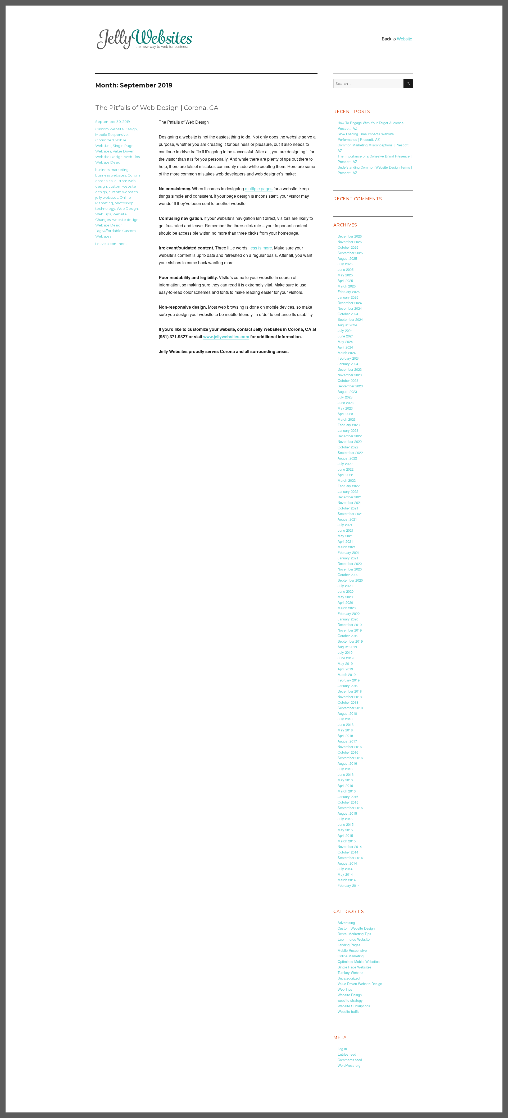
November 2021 (350, 502)
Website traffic (349, 1011)
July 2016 (345, 768)
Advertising (346, 922)
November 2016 (350, 746)
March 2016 (347, 791)
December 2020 (350, 563)
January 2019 (348, 685)
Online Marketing (351, 955)
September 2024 (350, 319)
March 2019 (347, 674)
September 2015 (350, 807)
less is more (261, 248)
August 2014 (347, 863)
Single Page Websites (354, 966)
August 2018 (347, 713)
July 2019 (345, 652)
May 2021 (345, 535)
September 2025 (350, 252)
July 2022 (345, 463)
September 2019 (350, 641)
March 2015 (347, 840)
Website (404, 39)
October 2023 (348, 380)
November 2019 (350, 630)
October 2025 (348, 247)
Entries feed (347, 1054)
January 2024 (348, 363)
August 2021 (347, 519)
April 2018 (345, 735)
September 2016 (350, 757)
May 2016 (345, 779)
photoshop (124, 203)
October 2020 (348, 574)
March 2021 (347, 546)
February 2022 (349, 485)
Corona (134, 175)
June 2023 (345, 402)
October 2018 (348, 702)
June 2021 (345, 530)
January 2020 (348, 618)
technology (105, 208)
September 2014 (350, 857)
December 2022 (350, 435)
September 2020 (350, 580)
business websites (110, 175)
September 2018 (350, 707)
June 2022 (345, 469)
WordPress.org (349, 1065)
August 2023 (347, 391)
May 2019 (345, 663)
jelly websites (106, 197)
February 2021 (349, 552)
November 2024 (350, 308)
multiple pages (259, 188)
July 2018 (345, 718)
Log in (342, 1048)
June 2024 (345, 335)
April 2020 (345, 602)
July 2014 (345, 868)
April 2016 (345, 785)
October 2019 (348, 635)
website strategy (350, 1000)
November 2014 (350, 846)
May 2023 (345, 408)
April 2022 (345, 474)
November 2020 (350, 569)
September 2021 (350, 513)
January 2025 (348, 297)
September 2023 (350, 385)
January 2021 (348, 557)
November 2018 (350, 696)
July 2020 (345, 585)
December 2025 (350, 236)
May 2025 (345, 274)
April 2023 (345, 413)
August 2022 (347, 458)
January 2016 (348, 796)
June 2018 (345, 724)
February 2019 (349, 680)
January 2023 (348, 430)
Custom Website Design (116, 129)
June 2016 (345, 774)
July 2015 (345, 818)
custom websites (123, 192)
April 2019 (345, 668)
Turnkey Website (350, 972)
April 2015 (345, 835)
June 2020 (345, 591)
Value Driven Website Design (360, 983)
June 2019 (345, 657)
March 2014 (347, 879)
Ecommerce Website (354, 939)
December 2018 (350, 691)
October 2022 (348, 446)
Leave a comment (111, 244)
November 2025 (350, 241)
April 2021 (345, 541)
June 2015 (345, 824)
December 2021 (350, 496)
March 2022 (347, 480)
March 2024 (347, 352)
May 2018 (345, 729)
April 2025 (345, 280)
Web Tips (132, 157)
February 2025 (349, 291)
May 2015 (345, 829)
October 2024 (348, 313)
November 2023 (350, 374)
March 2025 (347, 286)
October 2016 (348, 752)
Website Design (109, 162)
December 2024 (350, 302)
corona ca (104, 181)
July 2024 (345, 330)
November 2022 (350, 441)
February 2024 (349, 358)
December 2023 (350, 369)
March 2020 (347, 607)
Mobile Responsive (111, 134)
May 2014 (345, 874)
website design (125, 219)
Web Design (127, 208)
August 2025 (347, 258)
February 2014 (349, 885)
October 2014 (348, 852)
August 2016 (347, 763)
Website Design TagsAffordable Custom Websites (115, 230)
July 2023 (345, 397)
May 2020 (345, 596)
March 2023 (347, 419)
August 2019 (347, 646)
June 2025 (345, 269)
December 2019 (350, 624)
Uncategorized (349, 978)
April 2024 (345, 347)
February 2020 (349, 613)
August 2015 (347, 813)
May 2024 (345, 341)
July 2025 (345, 263)
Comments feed (350, 1059)
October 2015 (348, 802)
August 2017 (347, 741)
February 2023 (349, 424)
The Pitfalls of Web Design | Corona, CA (156, 108)
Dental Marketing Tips (354, 933)
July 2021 (345, 524)
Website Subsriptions (354, 1005)
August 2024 (347, 324)
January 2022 (348, 491)
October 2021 (348, 508)
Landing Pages (349, 944)
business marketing (112, 170)
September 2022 (350, 452)
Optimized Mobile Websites (359, 961)
